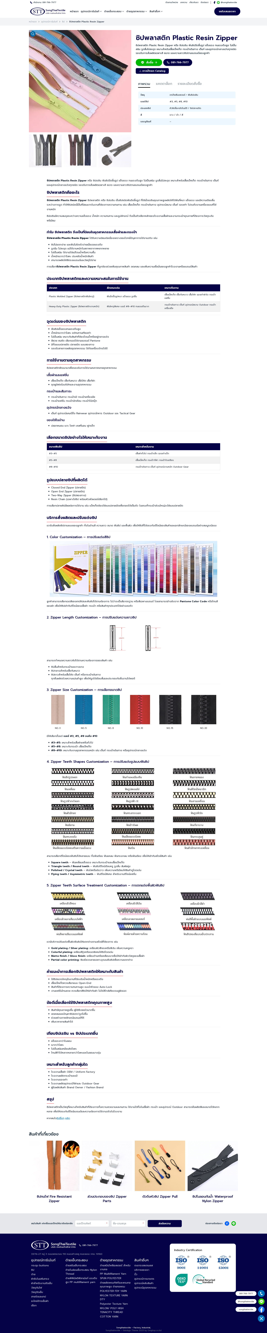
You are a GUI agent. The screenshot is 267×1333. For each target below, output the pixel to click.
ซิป (63, 21)
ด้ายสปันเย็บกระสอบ (76, 1265)
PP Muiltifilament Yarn (113, 1274)
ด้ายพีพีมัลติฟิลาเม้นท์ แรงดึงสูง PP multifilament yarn (81, 1280)
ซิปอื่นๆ (60, 1118)
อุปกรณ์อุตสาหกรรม (145, 1288)
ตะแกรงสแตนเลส (143, 1265)
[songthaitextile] (261, 1309)
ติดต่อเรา (204, 2)
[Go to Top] (261, 1327)
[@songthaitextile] (261, 1301)
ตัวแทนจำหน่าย (171, 2)
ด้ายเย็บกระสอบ (112, 11)
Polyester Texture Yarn (114, 1304)
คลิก (67, 1118)
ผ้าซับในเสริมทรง (40, 1279)
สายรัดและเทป (38, 1297)
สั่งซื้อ (149, 62)
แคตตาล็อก (164, 83)
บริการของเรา (141, 1270)
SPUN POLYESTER (110, 1278)
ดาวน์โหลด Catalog (153, 71)
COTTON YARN (109, 1317)
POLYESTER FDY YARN (113, 1291)
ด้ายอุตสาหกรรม (135, 11)
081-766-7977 (49, 2)
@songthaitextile (229, 2)
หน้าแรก (74, 11)
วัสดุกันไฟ (36, 1288)
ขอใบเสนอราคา (227, 11)
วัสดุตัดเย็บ (37, 1292)
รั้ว (135, 1274)
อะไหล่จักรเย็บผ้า (40, 1301)
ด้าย (33, 1274)
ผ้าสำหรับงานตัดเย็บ (41, 1283)
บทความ (183, 2)
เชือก (34, 1305)
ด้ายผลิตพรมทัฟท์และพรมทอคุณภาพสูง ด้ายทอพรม (115, 1285)
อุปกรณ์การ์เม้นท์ (90, 11)
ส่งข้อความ (165, 1223)
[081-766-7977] (261, 1293)
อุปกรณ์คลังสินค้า (143, 1283)
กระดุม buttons (40, 1265)
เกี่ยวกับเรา (193, 2)
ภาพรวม (144, 83)
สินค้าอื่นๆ (154, 11)
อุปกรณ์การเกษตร (144, 1279)
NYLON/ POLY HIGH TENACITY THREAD (111, 1310)
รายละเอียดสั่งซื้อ (190, 83)
